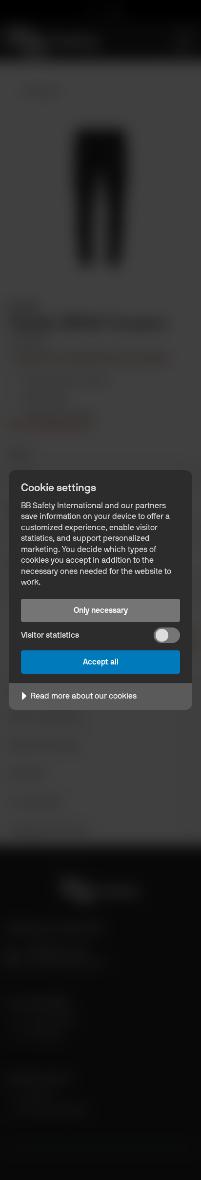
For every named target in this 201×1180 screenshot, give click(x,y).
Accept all (101, 661)
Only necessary (101, 610)
